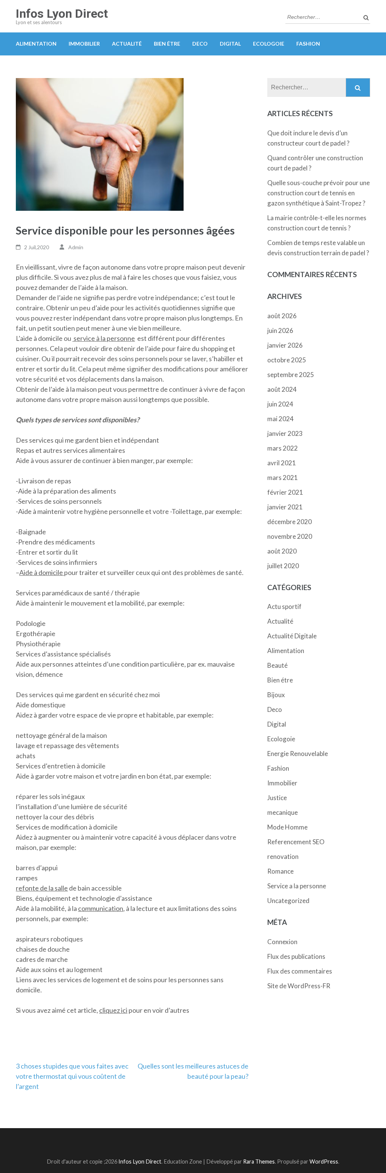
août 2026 (282, 316)
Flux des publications (296, 956)
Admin (75, 247)
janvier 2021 (285, 507)
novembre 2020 (289, 536)
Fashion (308, 43)
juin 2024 (280, 404)
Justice (277, 798)
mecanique (282, 812)
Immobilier (84, 43)
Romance (280, 871)
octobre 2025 (286, 360)
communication (100, 908)
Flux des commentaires (299, 971)
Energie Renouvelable (297, 753)
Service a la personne (296, 886)
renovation (283, 856)
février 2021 (285, 492)
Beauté (277, 665)
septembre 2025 (290, 375)
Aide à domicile (41, 572)
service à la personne (103, 338)
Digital (230, 43)
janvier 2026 (285, 345)
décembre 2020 (289, 522)
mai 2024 (280, 419)
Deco (200, 43)
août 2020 (282, 551)
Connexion (282, 942)
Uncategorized (288, 901)
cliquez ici (113, 1010)
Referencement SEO (296, 842)
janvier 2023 (285, 433)
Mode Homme (287, 827)
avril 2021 (281, 463)
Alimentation (36, 43)
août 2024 (282, 389)
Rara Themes (259, 1161)
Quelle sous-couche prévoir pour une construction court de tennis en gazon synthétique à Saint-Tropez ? (318, 193)
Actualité (127, 43)
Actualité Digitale (292, 636)
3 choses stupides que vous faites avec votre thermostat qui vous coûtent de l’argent (72, 1076)
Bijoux (276, 695)
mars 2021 (282, 477)
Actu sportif (284, 606)
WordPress (323, 1161)
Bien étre (167, 43)
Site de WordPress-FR (298, 986)
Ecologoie (268, 43)
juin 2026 (280, 330)
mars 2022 (282, 448)
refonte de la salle (42, 888)
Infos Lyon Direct (62, 13)
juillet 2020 (283, 566)
